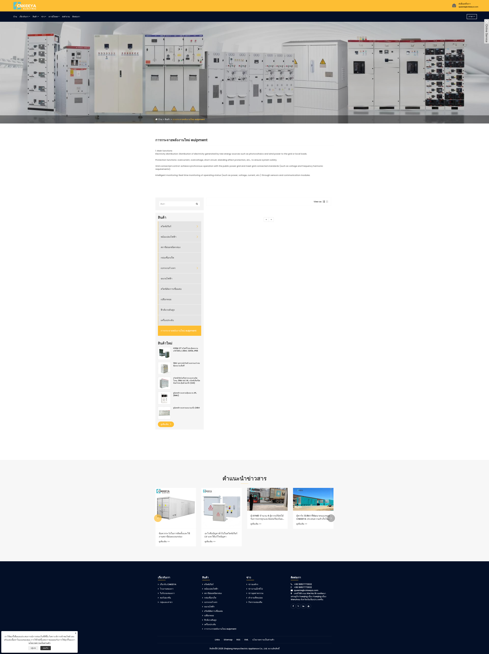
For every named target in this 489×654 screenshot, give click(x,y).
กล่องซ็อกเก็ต (167, 257)
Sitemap (228, 639)
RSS (238, 639)
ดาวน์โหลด (53, 16)
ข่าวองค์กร (253, 584)
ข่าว (43, 16)
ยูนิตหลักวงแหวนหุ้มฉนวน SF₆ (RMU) (185, 394)
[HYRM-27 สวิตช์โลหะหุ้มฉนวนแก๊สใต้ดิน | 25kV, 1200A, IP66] (164, 353)
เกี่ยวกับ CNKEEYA (168, 584)
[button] (158, 518)
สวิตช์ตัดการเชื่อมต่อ (171, 288)
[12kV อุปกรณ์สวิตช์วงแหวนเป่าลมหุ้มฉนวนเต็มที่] (164, 368)
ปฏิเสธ (33, 648)
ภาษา (471, 16)
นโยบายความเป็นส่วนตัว (263, 639)
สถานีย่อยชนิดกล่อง (170, 247)
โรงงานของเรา (166, 588)
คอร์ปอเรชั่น (165, 597)
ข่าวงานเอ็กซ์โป (255, 588)
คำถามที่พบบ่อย (255, 597)
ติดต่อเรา (76, 16)
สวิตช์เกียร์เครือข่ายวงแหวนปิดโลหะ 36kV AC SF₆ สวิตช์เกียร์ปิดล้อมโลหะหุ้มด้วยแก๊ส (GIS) (186, 380)
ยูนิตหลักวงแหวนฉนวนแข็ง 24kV (186, 408)
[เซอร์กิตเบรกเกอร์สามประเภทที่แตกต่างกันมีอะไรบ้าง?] (175, 503)
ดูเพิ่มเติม (165, 424)
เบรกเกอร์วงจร (168, 268)
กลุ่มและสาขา (166, 602)
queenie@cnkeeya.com (468, 7)
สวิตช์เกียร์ (166, 226)
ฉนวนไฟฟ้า (166, 278)
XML (246, 639)
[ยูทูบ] (308, 606)
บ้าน (15, 16)
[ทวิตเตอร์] (298, 606)
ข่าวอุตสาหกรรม (255, 593)
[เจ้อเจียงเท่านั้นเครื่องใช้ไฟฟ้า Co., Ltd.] (24, 5)
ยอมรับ (45, 648)
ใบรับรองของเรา (167, 593)
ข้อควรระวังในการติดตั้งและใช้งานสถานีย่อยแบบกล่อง (266, 535)
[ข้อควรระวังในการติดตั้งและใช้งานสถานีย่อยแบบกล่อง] (267, 508)
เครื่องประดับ (167, 320)
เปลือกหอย (166, 299)
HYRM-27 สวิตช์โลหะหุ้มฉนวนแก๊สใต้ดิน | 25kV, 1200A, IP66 (185, 349)
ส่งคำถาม (66, 16)
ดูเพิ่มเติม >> (164, 532)
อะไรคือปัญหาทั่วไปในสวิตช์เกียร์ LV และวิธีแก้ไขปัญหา (312, 535)
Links (217, 639)
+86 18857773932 (303, 584)
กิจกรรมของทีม (255, 602)
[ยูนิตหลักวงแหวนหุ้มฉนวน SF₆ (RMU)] (164, 398)
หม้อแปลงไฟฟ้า (168, 236)
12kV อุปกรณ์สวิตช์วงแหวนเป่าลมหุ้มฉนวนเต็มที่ (186, 364)
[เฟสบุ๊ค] (293, 606)
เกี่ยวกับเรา (24, 16)
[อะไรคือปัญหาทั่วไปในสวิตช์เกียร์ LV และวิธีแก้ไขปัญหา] (313, 508)
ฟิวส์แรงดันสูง (168, 309)
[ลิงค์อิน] (303, 606)
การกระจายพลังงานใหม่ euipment (189, 119)
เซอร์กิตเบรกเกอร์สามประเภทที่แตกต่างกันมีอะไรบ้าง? (174, 526)
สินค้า (35, 16)
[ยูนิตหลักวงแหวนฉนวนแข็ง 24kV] (164, 413)
